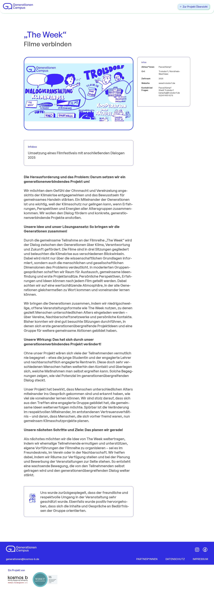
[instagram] (197, 549)
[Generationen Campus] (18, 8)
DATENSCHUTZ (175, 559)
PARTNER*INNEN (147, 559)
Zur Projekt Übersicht (195, 6)
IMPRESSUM (200, 559)
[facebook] (205, 549)
